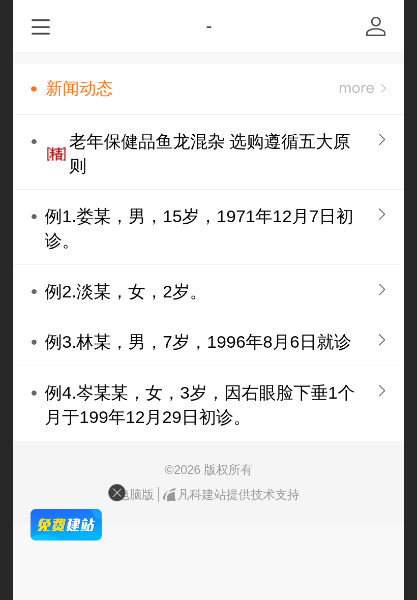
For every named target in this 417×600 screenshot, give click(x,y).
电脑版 (135, 494)
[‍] (363, 89)
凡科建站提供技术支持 (238, 494)
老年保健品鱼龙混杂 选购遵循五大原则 (209, 153)
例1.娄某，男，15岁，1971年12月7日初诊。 (199, 228)
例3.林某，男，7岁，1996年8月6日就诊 (198, 342)
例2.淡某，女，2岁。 (126, 291)
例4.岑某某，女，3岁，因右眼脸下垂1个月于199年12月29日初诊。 (200, 405)
